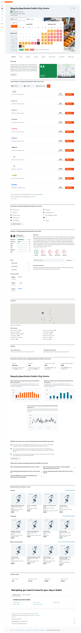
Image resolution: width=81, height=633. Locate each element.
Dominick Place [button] (46, 531)
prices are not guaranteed (35, 615)
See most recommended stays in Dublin (66, 541)
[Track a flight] (2, 20)
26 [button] (29, 43)
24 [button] (23, 43)
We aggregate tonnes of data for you (20, 621)
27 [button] (32, 43)
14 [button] (35, 37)
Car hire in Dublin (36, 602)
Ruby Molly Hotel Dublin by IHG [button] (17, 505)
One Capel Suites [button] (63, 505)
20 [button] (32, 40)
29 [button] (38, 43)
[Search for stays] (2, 8)
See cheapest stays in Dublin (69, 516)
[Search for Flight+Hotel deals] (2, 14)
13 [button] (32, 37)
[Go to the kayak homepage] (8, 2)
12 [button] (29, 37)
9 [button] (20, 37)
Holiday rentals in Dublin (37, 604)
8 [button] (38, 34)
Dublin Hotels (42, 630)
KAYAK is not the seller (17, 619)
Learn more (40, 194)
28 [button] (35, 43)
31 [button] (23, 46)
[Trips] (2, 23)
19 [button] (29, 40)
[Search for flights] (2, 6)
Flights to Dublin (16, 602)
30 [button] (20, 46)
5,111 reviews (20, 11)
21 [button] (35, 40)
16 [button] (20, 40)
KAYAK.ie (11, 630)
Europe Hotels (21, 630)
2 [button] (20, 34)
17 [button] (23, 40)
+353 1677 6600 (13, 15)
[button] (2, 2)
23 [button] (20, 43)
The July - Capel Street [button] (32, 505)
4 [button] (26, 34)
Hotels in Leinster (35, 630)
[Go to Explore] (2, 17)
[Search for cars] (2, 11)
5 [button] (29, 34)
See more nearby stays (70, 490)
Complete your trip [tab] (16, 594)
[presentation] (20, 382)
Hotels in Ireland (28, 630)
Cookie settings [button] (13, 198)
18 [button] (26, 40)
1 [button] (38, 31)
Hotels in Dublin (16, 604)
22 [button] (38, 40)
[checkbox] (16, 278)
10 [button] (23, 37)
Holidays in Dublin (56, 602)
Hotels (16, 630)
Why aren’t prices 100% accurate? (19, 623)
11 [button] (26, 37)
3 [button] (23, 34)
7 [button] (35, 34)
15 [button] (38, 37)
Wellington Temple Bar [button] (15, 531)
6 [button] (32, 34)
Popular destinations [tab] (26, 594)
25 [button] (26, 43)
